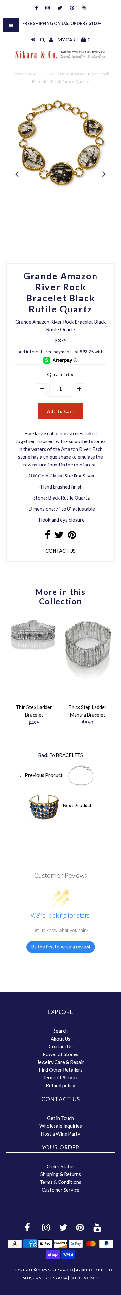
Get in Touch (60, 1118)
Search (60, 1031)
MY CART (74, 39)
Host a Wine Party (60, 1133)
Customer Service (60, 1190)
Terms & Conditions (60, 1182)
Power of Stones (60, 1054)
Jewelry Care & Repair (60, 1062)
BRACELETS (39, 73)
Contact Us (61, 1046)
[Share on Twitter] (59, 536)
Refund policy (60, 1085)
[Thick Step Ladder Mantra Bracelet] (87, 682)
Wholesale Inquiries (60, 1126)
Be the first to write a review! (60, 947)
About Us (60, 1039)
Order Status (61, 1166)
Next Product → (80, 805)
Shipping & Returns (60, 1174)
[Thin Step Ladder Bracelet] (34, 652)
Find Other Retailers (61, 1070)
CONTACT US (60, 551)
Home (18, 73)
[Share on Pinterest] (72, 536)
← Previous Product (41, 775)
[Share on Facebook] (47, 536)
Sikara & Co (60, 1270)
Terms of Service (60, 1077)
